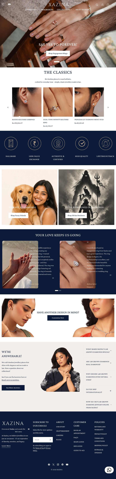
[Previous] (8, 107)
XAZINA (59, 470)
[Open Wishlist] (113, 5)
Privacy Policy (100, 434)
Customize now (58, 318)
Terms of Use (39, 448)
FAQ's (76, 437)
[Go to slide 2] (59, 290)
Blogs (58, 439)
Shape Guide (79, 442)
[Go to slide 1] (56, 290)
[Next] (108, 107)
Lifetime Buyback (105, 156)
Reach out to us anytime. (10, 380)
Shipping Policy (101, 445)
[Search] (97, 4)
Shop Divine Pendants (76, 215)
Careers (59, 435)
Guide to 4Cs (79, 450)
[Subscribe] (50, 439)
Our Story (60, 427)
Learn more (6, 446)
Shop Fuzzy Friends (18, 215)
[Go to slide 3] (60, 290)
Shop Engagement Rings (58, 53)
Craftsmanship (62, 431)
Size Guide (78, 446)
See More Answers (13, 388)
